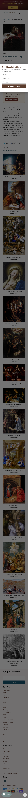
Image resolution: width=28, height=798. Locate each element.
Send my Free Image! (14, 86)
